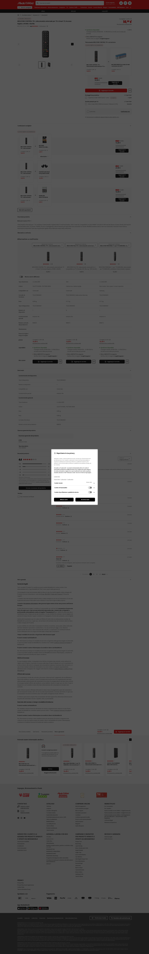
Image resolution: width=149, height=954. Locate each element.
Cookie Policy (57, 476)
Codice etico (63, 479)
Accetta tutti (85, 499)
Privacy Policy (57, 479)
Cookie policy (70, 479)
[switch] (90, 488)
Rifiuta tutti (64, 499)
